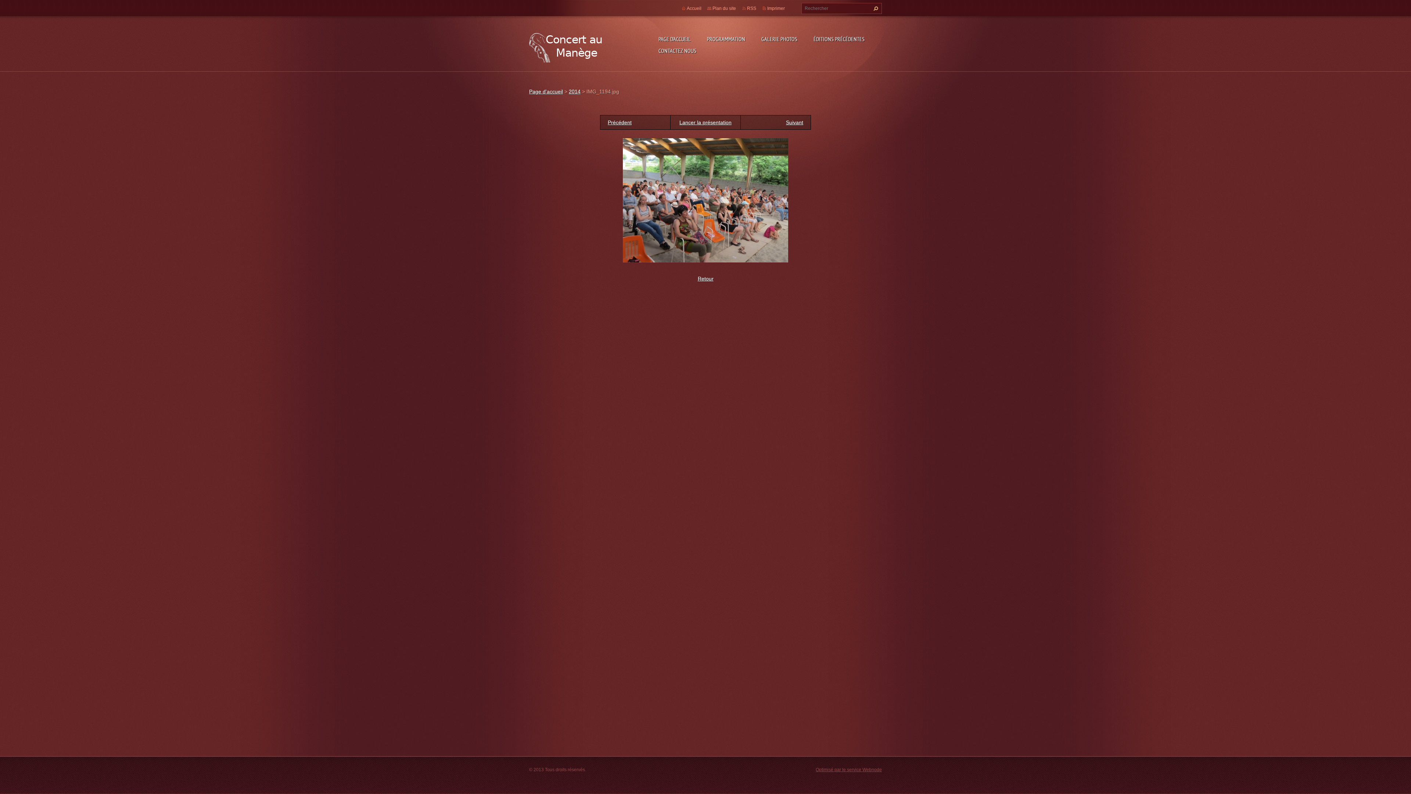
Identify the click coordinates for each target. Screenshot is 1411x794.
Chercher (874, 8)
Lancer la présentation (705, 122)
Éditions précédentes (839, 39)
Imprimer (776, 8)
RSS (751, 8)
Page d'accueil (674, 39)
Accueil (694, 8)
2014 (575, 91)
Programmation (726, 39)
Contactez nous (677, 50)
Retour (706, 279)
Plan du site (724, 8)
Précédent (620, 122)
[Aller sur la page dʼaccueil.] (566, 46)
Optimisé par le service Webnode (849, 769)
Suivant (794, 122)
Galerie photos (779, 39)
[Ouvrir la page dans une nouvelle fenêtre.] (705, 200)
